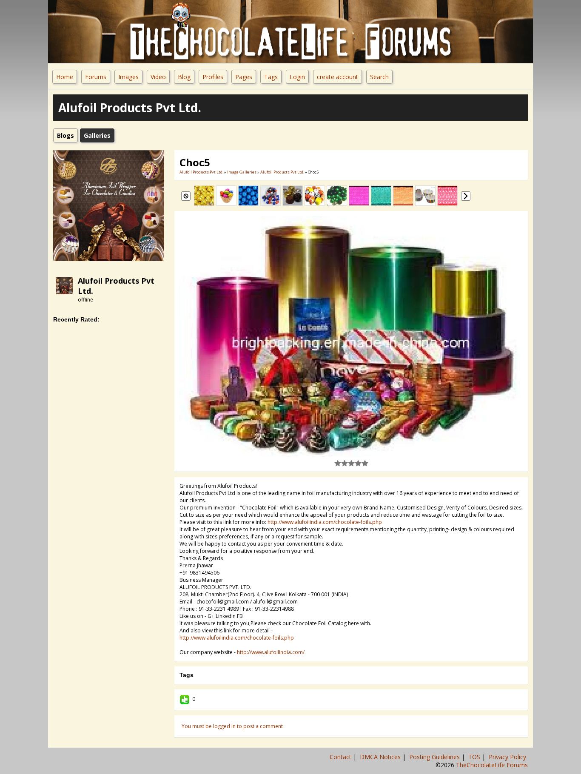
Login (297, 77)
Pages (243, 77)
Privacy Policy (508, 757)
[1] (337, 463)
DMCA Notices (381, 757)
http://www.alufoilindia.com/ (271, 652)
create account (337, 77)
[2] (341, 463)
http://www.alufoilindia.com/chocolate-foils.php (325, 522)
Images (128, 77)
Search (379, 77)
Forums (95, 77)
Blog (184, 77)
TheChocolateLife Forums (492, 765)
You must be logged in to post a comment (232, 726)
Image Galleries (241, 172)
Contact (341, 757)
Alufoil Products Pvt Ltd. (201, 172)
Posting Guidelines (435, 757)
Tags (271, 77)
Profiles (212, 77)
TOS (475, 757)
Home (64, 77)
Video (158, 77)
